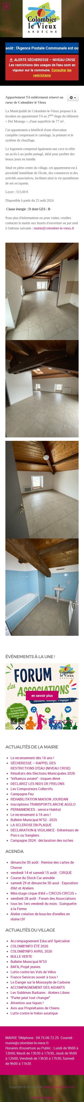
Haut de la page (42, 1097)
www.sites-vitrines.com (59, 1087)
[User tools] (73, 98)
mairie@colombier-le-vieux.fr (54, 228)
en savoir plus (56, 695)
